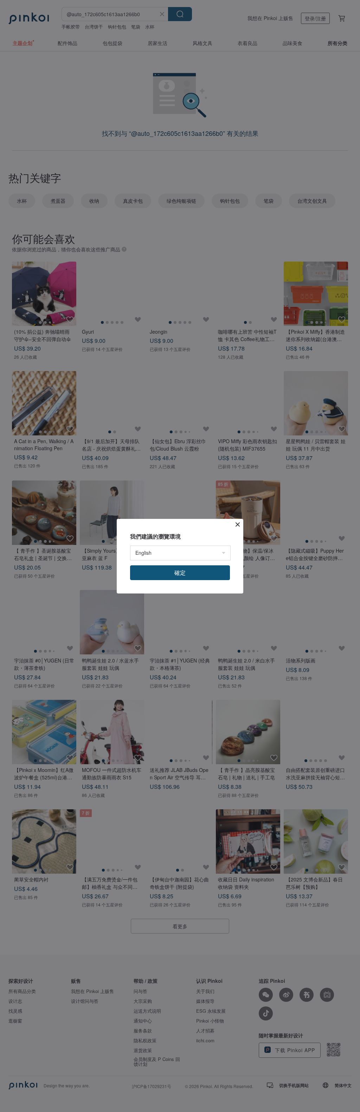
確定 (180, 572)
